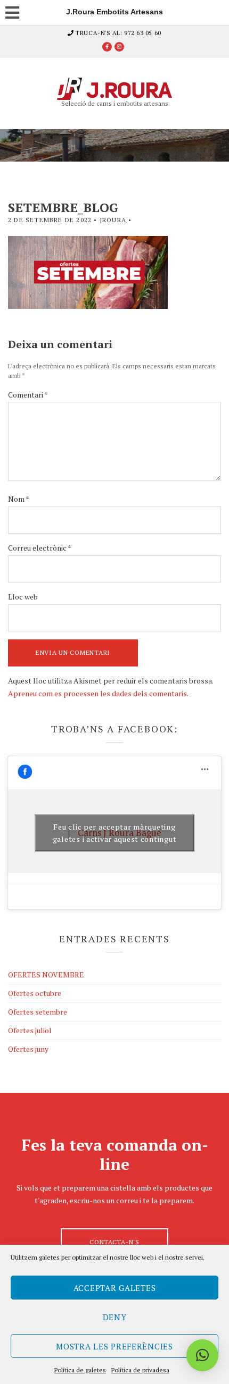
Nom (18, 499)
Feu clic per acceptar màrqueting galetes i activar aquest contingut (114, 833)
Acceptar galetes (114, 1287)
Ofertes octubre (34, 993)
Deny (115, 1317)
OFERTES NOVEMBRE (46, 974)
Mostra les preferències (114, 1346)
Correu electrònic (39, 548)
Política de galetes (80, 1370)
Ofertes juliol (30, 1030)
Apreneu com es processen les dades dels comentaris (97, 693)
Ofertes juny (28, 1049)
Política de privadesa (140, 1370)
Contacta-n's (114, 1242)
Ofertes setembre (37, 1012)
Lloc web (23, 597)
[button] (202, 1355)
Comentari (28, 395)
